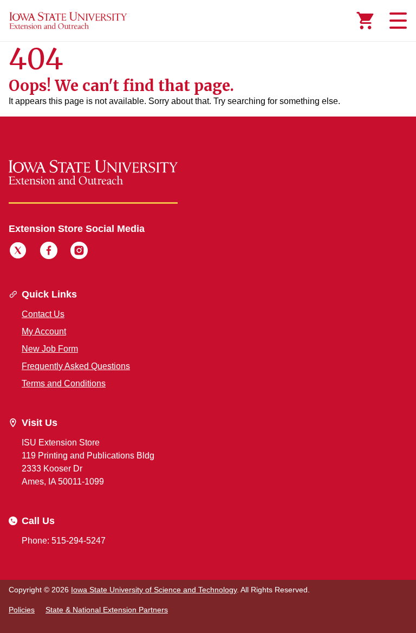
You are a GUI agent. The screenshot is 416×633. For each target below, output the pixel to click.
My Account (44, 331)
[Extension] (68, 20)
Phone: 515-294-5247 (64, 540)
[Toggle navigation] (396, 21)
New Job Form (50, 348)
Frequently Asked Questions (76, 366)
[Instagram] (79, 252)
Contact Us (43, 314)
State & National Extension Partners (107, 609)
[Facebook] (48, 252)
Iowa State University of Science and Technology (154, 589)
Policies (22, 609)
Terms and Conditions (64, 383)
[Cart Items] (365, 20)
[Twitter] (18, 252)
